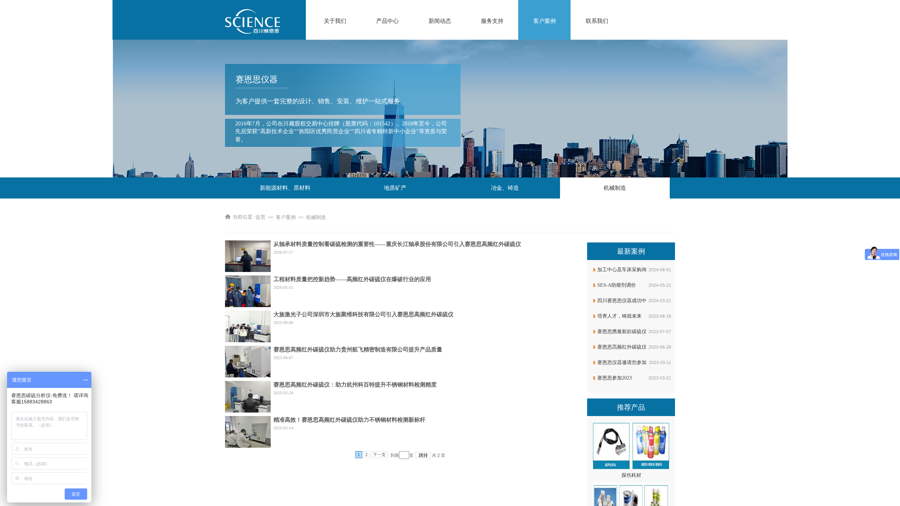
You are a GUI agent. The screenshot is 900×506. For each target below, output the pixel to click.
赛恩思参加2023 (614, 378)
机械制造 (316, 217)
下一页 (379, 454)
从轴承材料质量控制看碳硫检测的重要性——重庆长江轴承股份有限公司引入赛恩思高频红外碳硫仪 (397, 244)
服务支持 (492, 21)
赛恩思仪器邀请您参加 (622, 362)
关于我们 (335, 21)
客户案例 (544, 21)
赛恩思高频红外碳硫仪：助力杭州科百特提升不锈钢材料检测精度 (355, 385)
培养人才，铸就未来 (619, 316)
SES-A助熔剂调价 (616, 285)
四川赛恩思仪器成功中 (622, 300)
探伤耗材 (631, 472)
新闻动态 (440, 21)
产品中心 (387, 21)
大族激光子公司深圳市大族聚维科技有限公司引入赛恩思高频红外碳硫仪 (364, 314)
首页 (260, 217)
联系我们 (597, 21)
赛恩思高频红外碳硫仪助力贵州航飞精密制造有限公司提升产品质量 (358, 349)
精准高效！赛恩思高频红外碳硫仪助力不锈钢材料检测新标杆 (349, 420)
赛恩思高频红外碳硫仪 (622, 347)
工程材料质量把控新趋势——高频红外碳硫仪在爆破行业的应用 (352, 279)
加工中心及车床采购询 (622, 269)
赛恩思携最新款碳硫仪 (622, 331)
